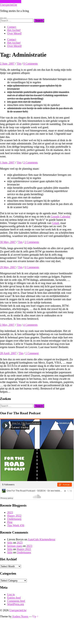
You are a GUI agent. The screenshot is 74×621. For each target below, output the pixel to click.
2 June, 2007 (7, 63)
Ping (9, 522)
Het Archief (13, 30)
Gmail (55, 223)
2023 (10, 512)
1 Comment (32, 353)
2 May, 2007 (7, 324)
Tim (19, 63)
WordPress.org (15, 604)
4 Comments (30, 324)
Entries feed (14, 597)
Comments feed (16, 600)
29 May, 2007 (8, 267)
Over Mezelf (14, 33)
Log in (11, 594)
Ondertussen (14, 518)
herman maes (14, 545)
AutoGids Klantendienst (41, 539)
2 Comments (30, 162)
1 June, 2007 (7, 162)
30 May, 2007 (8, 242)
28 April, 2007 (8, 353)
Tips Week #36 (15, 525)
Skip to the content (10, 1)
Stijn (9, 542)
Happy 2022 (14, 515)
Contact (11, 26)
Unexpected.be (8, 4)
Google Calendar (60, 216)
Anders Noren (20, 616)
